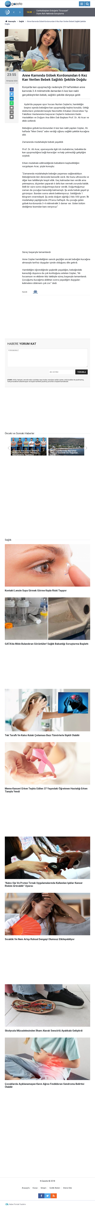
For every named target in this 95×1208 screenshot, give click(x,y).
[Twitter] (12, 94)
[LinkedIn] (12, 99)
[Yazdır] (12, 112)
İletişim (43, 1188)
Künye (35, 1188)
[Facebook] (12, 89)
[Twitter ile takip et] (47, 1195)
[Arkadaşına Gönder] (12, 108)
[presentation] (14, 12)
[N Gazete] (13, 3)
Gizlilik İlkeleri (54, 1188)
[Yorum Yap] (12, 117)
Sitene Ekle (67, 1188)
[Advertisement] (56, 229)
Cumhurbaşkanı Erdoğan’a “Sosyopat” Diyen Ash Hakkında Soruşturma (52, 12)
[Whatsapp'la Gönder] (12, 103)
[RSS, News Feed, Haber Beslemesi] (54, 1195)
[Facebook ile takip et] (41, 1195)
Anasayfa (26, 1188)
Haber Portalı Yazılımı (17, 1204)
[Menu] (81, 4)
